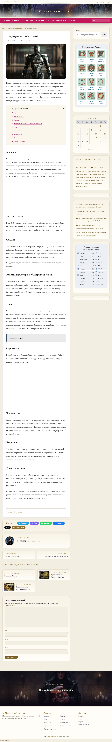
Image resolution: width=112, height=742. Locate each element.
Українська (61, 20)
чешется (78, 186)
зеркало (94, 171)
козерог (86, 174)
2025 (100, 159)
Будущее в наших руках (12, 555)
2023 (90, 159)
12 (87, 134)
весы (77, 168)
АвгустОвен (82, 60)
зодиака (103, 171)
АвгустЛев (91, 74)
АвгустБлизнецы (101, 60)
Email (7, 639)
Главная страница (84, 724)
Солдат (16, 120)
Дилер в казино (19, 141)
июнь (81, 174)
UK (101, 2)
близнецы (100, 163)
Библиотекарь (19, 116)
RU (97, 2)
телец (94, 183)
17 (78, 138)
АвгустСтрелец (100, 88)
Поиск (78, 31)
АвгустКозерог (82, 102)
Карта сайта (4, 740)
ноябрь (82, 177)
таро (90, 183)
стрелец (85, 183)
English (71, 20)
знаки (98, 171)
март (103, 174)
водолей (83, 167)
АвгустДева (101, 74)
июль (77, 174)
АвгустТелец (91, 60)
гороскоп (93, 167)
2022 (85, 159)
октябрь (93, 177)
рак (89, 180)
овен (87, 177)
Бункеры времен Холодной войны (56, 555)
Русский (50, 20)
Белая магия (47, 722)
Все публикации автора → (35, 541)
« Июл (90, 149)
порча (98, 177)
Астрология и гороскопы (32, 20)
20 (91, 138)
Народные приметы (50, 729)
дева (101, 168)
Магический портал (56, 10)
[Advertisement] (36, 194)
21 (96, 138)
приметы (79, 180)
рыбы (93, 180)
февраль (99, 183)
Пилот (16, 127)
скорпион (79, 183)
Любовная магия (65, 726)
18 (83, 138)
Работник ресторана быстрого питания (28, 123)
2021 (80, 160)
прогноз (85, 180)
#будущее (10, 512)
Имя (7, 630)
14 (96, 134)
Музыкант (17, 113)
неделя (77, 177)
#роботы (19, 512)
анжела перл (79, 163)
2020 (77, 160)
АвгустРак (82, 74)
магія (99, 174)
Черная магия (48, 726)
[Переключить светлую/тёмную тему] (108, 2)
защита (89, 171)
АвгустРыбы (101, 102)
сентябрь (99, 180)
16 (105, 134)
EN (104, 2)
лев (91, 174)
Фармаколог (18, 134)
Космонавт (18, 138)
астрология (92, 163)
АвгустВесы (82, 88)
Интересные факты (15, 28)
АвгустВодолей (91, 102)
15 (100, 134)
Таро (45, 719)
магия (95, 174)
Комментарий (10, 605)
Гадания (62, 716)
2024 (95, 159)
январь (84, 186)
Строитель (17, 131)
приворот (103, 177)
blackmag (24, 41)
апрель (85, 163)
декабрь (78, 171)
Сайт (6, 648)
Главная (6, 20)
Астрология (47, 716)
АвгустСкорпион (91, 88)
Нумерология (64, 722)
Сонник (15, 20)
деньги (84, 171)
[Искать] (94, 21)
